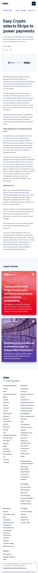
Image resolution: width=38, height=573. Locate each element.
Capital (5, 400)
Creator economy (26, 427)
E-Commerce (25, 400)
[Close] (34, 563)
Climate (5, 405)
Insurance (24, 438)
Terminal (6, 460)
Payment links (8, 438)
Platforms (24, 419)
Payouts (6, 443)
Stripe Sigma (7, 454)
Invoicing (6, 427)
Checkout (6, 402)
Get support (7, 554)
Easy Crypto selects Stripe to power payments (18, 25)
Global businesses (27, 408)
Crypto (5, 411)
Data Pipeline (7, 413)
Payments (6, 441)
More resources (8, 546)
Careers (23, 514)
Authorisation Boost (10, 394)
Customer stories (9, 514)
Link (4, 432)
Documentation (26, 487)
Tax (4, 457)
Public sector (25, 454)
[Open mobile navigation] (34, 4)
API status (24, 493)
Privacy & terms (8, 528)
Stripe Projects (26, 501)
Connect (6, 408)
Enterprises (24, 389)
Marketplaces (25, 413)
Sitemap (6, 541)
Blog (4, 517)
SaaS (22, 422)
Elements (6, 416)
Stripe (24, 148)
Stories (23, 10)
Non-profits (24, 446)
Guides (5, 511)
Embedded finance (27, 402)
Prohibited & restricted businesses (7, 532)
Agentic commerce (27, 394)
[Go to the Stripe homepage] (5, 377)
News (17, 10)
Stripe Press (25, 520)
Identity (5, 424)
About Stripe (32, 10)
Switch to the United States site (14, 568)
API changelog (25, 495)
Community (7, 520)
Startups (24, 391)
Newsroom (7, 10)
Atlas (5, 391)
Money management (27, 416)
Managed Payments (10, 435)
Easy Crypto (7, 115)
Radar (5, 446)
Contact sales (25, 522)
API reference (25, 490)
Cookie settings (8, 543)
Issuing (5, 430)
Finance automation (27, 405)
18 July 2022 (7, 46)
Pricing (5, 389)
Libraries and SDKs (27, 498)
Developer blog (26, 504)
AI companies (25, 424)
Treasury (6, 462)
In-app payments (26, 411)
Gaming (23, 430)
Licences (6, 538)
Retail (22, 456)
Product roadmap (26, 511)
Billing (5, 397)
